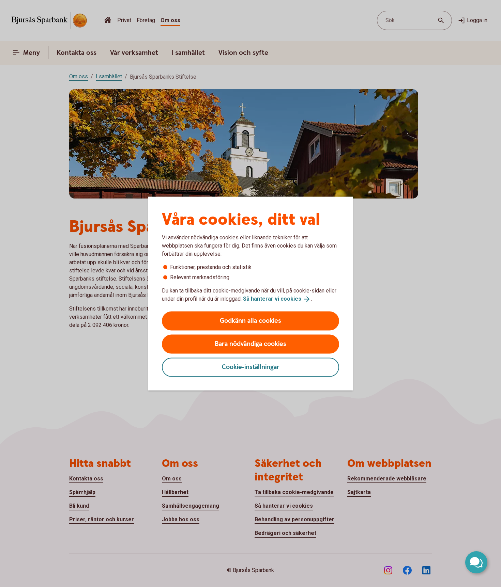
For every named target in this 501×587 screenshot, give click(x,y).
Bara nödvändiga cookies (250, 343)
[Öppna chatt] (476, 562)
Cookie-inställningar (250, 367)
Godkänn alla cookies (250, 320)
